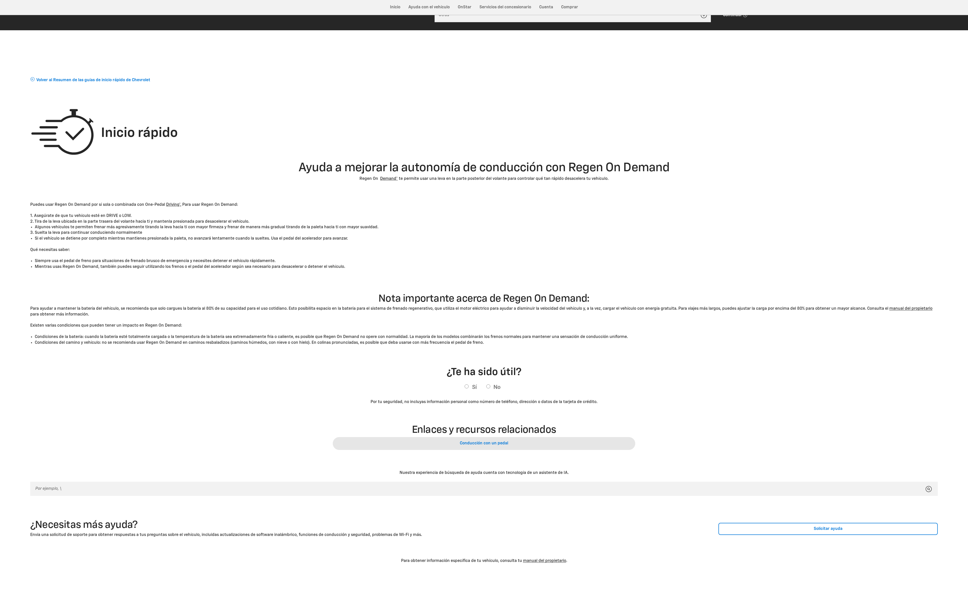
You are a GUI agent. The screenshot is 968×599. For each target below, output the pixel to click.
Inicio (395, 7)
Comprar (569, 7)
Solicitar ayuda (828, 529)
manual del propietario (910, 309)
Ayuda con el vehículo (429, 7)
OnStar (464, 7)
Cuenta (546, 7)
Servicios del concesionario (505, 7)
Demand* (389, 179)
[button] (389, 179)
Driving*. (173, 205)
